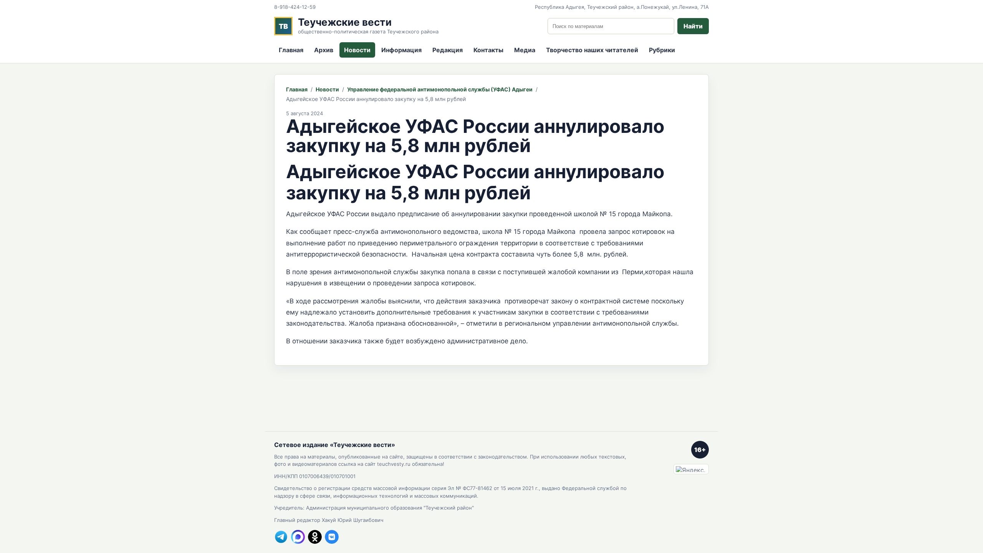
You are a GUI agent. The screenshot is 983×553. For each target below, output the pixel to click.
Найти (693, 26)
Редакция (447, 50)
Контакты (488, 50)
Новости (357, 50)
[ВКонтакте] (332, 537)
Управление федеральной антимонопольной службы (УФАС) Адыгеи (440, 89)
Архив (323, 50)
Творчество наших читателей (592, 50)
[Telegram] (281, 537)
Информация (401, 50)
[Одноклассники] (315, 537)
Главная (291, 50)
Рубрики (662, 50)
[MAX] (298, 537)
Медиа (524, 50)
